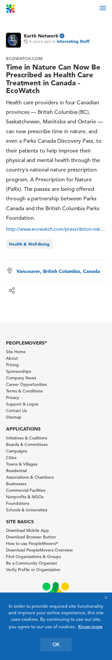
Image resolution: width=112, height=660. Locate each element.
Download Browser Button (31, 537)
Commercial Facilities (25, 490)
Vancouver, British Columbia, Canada (58, 271)
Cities (11, 457)
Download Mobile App (27, 530)
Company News (21, 378)
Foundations (17, 503)
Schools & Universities (26, 510)
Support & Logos (22, 404)
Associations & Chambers (30, 477)
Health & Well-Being (29, 244)
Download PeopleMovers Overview (39, 550)
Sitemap (14, 417)
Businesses (16, 483)
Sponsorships (18, 371)
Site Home (16, 351)
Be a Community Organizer (31, 563)
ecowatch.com (24, 58)
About (12, 358)
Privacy (12, 397)
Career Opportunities (26, 384)
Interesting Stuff (73, 41)
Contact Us (16, 410)
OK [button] (56, 645)
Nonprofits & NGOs (25, 496)
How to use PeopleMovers (32, 543)
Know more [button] (90, 627)
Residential (16, 470)
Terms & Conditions (24, 391)
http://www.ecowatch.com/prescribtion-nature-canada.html (56, 229)
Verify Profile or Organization (33, 569)
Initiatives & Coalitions (26, 438)
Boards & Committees (26, 444)
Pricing (12, 364)
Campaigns (16, 451)
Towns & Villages (21, 464)
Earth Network (41, 36)
